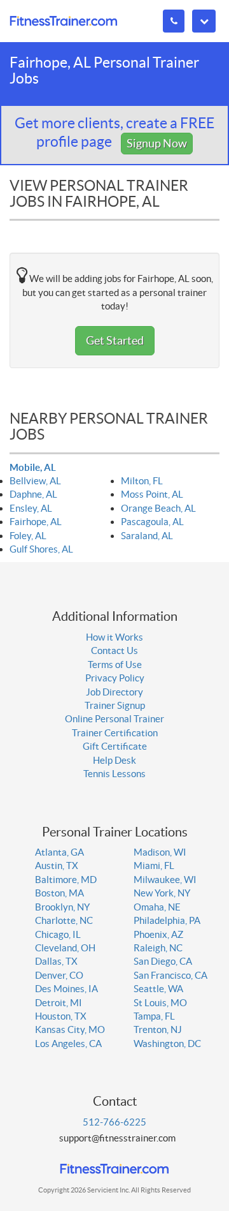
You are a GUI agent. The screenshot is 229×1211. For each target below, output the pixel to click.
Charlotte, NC (64, 920)
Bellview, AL (35, 480)
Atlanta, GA (59, 852)
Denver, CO (59, 975)
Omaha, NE (157, 907)
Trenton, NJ (158, 1029)
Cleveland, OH (65, 947)
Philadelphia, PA (167, 920)
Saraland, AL (147, 535)
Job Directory (114, 692)
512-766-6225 (114, 1122)
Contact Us (114, 650)
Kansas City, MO (70, 1029)
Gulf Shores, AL (41, 549)
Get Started (115, 340)
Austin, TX (56, 865)
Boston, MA (59, 893)
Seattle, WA (158, 988)
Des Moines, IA (66, 988)
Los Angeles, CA (68, 1043)
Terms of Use (115, 664)
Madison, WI (160, 852)
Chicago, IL (58, 934)
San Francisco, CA (170, 975)
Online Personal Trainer (114, 718)
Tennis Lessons (114, 773)
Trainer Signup (115, 705)
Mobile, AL (33, 467)
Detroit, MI (58, 1002)
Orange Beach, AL (158, 508)
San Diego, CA (163, 961)
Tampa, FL (154, 1016)
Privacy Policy (114, 677)
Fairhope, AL (36, 521)
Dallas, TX (56, 961)
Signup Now (157, 143)
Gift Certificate (115, 746)
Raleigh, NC (158, 947)
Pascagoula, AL (152, 521)
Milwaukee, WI (165, 879)
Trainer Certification (115, 732)
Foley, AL (28, 535)
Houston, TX (61, 1016)
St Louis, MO (160, 1002)
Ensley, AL (31, 508)
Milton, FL (142, 480)
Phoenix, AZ (158, 934)
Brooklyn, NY (62, 907)
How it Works (114, 637)
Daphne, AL (33, 494)
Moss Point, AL (152, 494)
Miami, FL (154, 865)
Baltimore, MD (66, 879)
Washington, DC (167, 1043)
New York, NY (162, 893)
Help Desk (114, 760)
